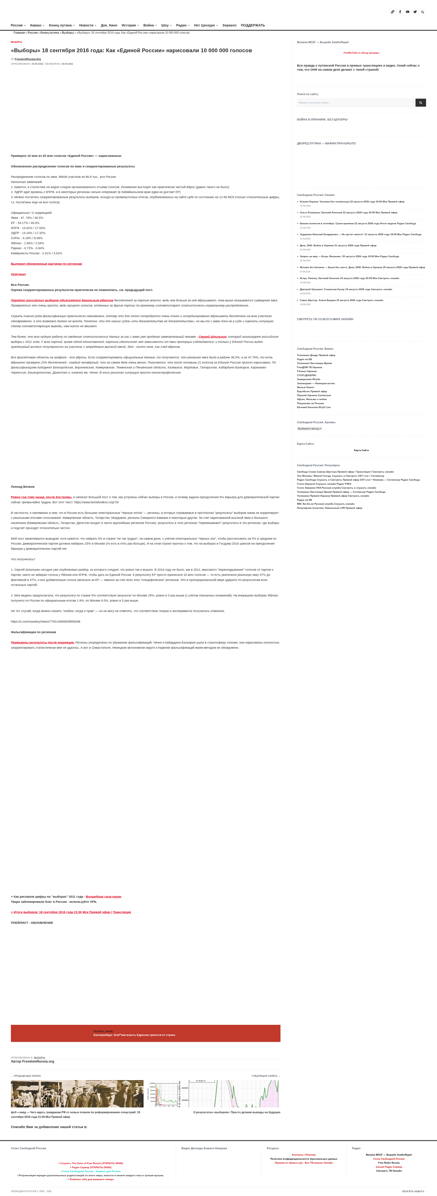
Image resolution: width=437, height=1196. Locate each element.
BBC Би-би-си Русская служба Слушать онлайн (325, 503)
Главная (19, 32)
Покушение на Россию (310, 403)
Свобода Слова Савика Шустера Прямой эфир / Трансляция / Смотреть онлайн (345, 471)
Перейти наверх (413, 1191)
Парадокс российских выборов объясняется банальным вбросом (62, 300)
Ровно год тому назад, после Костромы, (41, 497)
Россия (17, 25)
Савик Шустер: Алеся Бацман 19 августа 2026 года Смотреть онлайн (341, 300)
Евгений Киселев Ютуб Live (314, 407)
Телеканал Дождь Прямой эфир (316, 355)
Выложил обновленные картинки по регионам (46, 264)
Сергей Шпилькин (213, 336)
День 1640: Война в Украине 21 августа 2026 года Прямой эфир (338, 245)
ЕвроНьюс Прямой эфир (312, 391)
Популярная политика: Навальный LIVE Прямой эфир (329, 508)
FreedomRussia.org (28, 59)
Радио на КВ (304, 359)
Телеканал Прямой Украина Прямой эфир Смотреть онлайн (333, 495)
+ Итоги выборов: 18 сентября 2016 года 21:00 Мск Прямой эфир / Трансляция (71, 912)
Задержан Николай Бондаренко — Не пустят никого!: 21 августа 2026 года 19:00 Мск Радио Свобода (360, 234)
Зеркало (229, 25)
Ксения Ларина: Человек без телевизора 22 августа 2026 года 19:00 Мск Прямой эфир (352, 201)
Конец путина (60, 25)
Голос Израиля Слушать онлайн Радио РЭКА (324, 483)
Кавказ (35, 25)
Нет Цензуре (204, 25)
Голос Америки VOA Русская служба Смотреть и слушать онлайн (336, 487)
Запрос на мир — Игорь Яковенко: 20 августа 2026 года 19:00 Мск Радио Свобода (349, 256)
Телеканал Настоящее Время (314, 363)
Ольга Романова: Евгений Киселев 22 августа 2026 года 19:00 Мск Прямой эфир (348, 212)
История (129, 25)
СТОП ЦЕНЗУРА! (306, 375)
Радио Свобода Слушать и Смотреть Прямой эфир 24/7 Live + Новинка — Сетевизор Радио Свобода (358, 479)
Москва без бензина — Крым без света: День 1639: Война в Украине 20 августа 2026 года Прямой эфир (362, 267)
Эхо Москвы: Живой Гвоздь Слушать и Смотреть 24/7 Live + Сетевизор (340, 475)
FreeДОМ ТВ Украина (309, 367)
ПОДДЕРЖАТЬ (253, 25)
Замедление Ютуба (308, 379)
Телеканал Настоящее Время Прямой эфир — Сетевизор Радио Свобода (341, 491)
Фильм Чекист (305, 387)
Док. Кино (109, 25)
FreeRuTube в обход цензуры (361, 52)
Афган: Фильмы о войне (312, 399)
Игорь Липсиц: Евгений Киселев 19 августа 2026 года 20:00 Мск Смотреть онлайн (349, 278)
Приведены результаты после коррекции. (43, 642)
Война (148, 25)
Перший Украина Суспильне (314, 395)
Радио (181, 25)
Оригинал (18, 274)
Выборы (68, 32)
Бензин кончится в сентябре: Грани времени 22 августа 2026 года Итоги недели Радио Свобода (358, 223)
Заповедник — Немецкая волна (316, 383)
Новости (86, 25)
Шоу (165, 25)
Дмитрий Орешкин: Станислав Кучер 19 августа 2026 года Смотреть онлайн (346, 289)
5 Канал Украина (307, 371)
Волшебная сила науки (103, 896)
